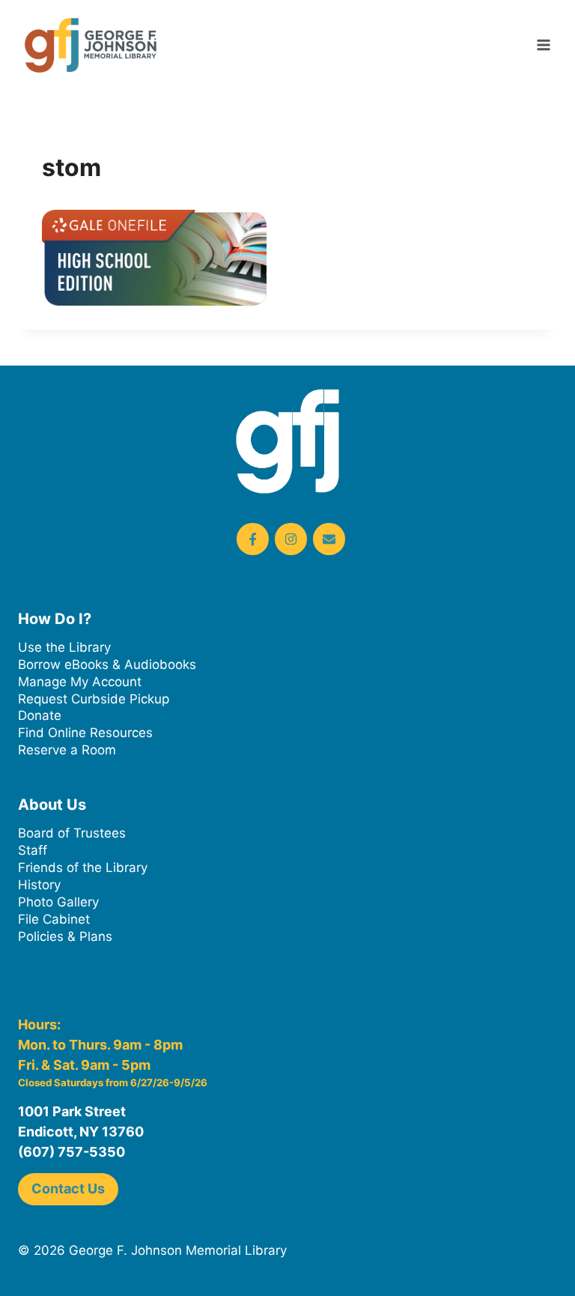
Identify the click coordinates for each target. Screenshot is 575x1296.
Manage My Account (80, 681)
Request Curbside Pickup (93, 698)
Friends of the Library (82, 867)
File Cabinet (54, 919)
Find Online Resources (85, 732)
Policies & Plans (65, 936)
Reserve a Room (67, 749)
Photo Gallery (58, 901)
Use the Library (64, 647)
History (39, 884)
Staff (32, 850)
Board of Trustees (72, 833)
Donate (39, 715)
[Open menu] (543, 44)
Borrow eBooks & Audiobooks (107, 664)
